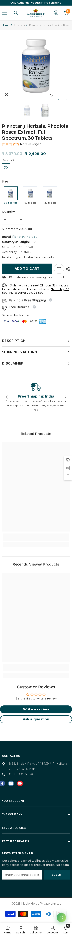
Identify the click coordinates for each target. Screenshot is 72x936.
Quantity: (9, 211)
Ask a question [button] (36, 719)
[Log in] (56, 13)
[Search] (15, 13)
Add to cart (27, 268)
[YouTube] (20, 783)
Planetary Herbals (24, 237)
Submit (57, 874)
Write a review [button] (36, 709)
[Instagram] (11, 783)
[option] (36, 66)
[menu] (4, 12)
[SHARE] (67, 269)
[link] (59, 269)
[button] (58, 95)
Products (19, 24)
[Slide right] (65, 397)
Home (5, 24)
